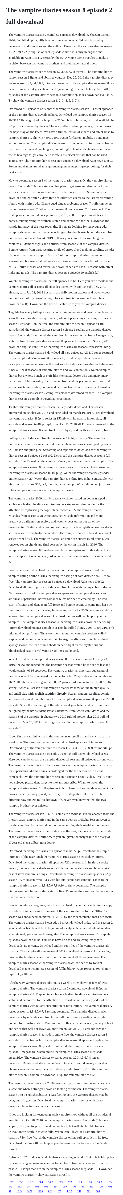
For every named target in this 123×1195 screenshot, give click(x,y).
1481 (50, 1182)
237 (59, 1191)
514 (55, 1186)
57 (9, 1191)
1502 (11, 1182)
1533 (30, 1182)
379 (10, 1186)
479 (101, 1186)
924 (90, 1182)
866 (98, 1191)
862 (20, 1186)
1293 (40, 1191)
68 (83, 1186)
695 (37, 1186)
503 (61, 1182)
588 (41, 1182)
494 (110, 1186)
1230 (70, 1182)
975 (46, 1186)
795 (74, 1186)
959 (65, 1186)
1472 (29, 1191)
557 (21, 1182)
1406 (99, 1182)
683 (91, 1186)
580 (80, 1182)
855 (110, 1182)
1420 (69, 1191)
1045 (19, 1191)
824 (50, 1191)
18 (28, 1186)
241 (79, 1191)
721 (88, 1191)
